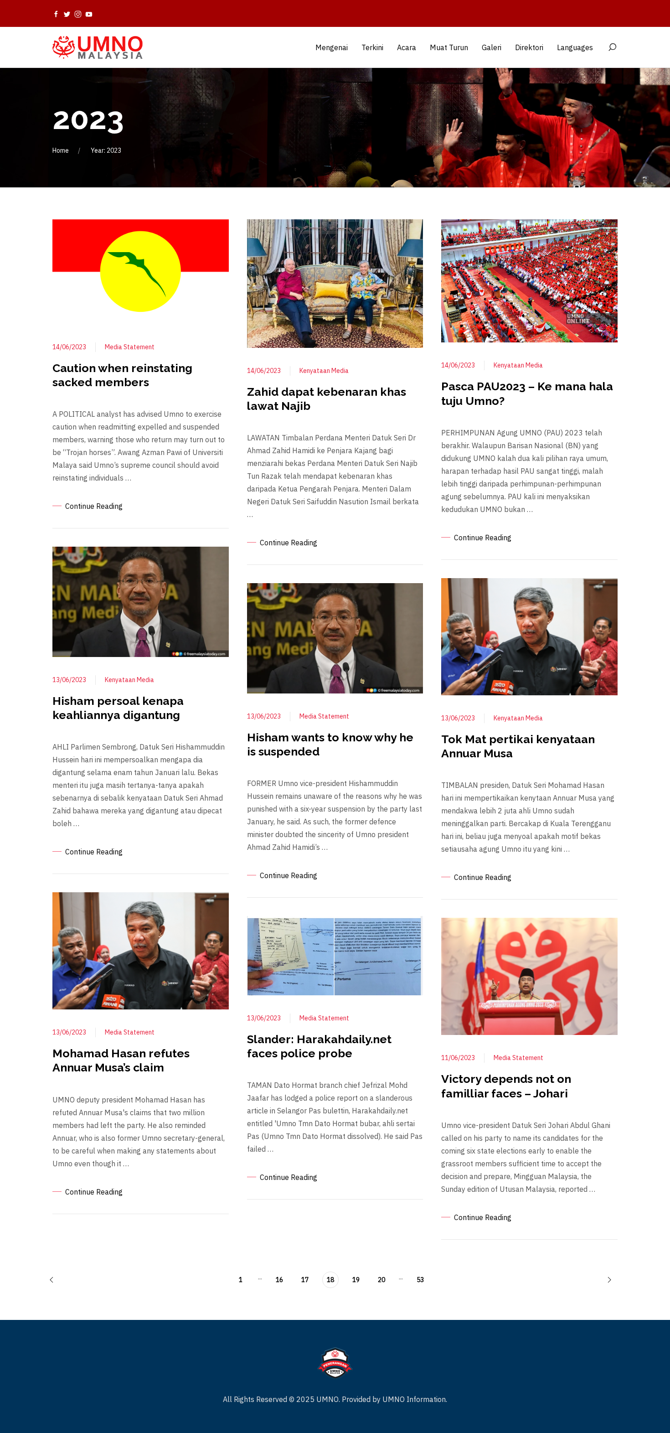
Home (60, 150)
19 (356, 1280)
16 (279, 1280)
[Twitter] (67, 13)
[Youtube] (89, 13)
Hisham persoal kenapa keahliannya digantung (118, 708)
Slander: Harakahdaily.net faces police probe (319, 1046)
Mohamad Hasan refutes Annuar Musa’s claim (121, 1060)
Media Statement (130, 347)
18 (330, 1280)
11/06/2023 (458, 1058)
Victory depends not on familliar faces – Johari (506, 1086)
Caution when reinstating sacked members (122, 375)
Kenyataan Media (129, 680)
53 (420, 1280)
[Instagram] (78, 13)
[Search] (612, 47)
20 (381, 1280)
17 (305, 1280)
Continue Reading (94, 506)
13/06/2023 (69, 680)
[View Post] (140, 270)
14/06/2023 (69, 347)
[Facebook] (56, 13)
